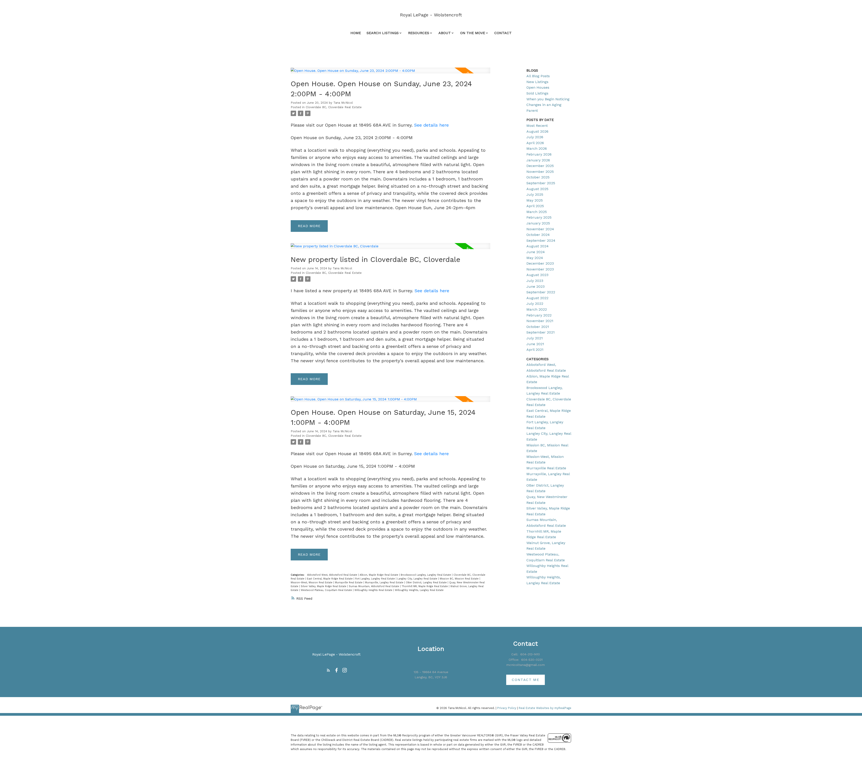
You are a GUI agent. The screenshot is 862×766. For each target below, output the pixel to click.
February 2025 (539, 217)
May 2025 (534, 200)
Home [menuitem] (355, 33)
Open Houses (537, 87)
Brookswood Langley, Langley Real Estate (426, 574)
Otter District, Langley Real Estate (427, 582)
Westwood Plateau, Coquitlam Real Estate (327, 590)
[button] (328, 670)
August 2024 (537, 246)
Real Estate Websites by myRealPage (545, 708)
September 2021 (540, 332)
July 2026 (534, 137)
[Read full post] (390, 73)
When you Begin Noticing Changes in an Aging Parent (548, 105)
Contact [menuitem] (503, 33)
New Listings (537, 82)
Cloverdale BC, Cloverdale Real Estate (334, 107)
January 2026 (538, 160)
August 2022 (537, 298)
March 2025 (536, 212)
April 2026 (535, 143)
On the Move (472, 33)
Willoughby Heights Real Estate (373, 590)
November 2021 (539, 321)
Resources (418, 33)
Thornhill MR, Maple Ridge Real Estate (425, 586)
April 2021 (534, 349)
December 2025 (540, 166)
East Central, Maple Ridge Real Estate (330, 578)
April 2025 (535, 206)
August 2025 (537, 189)
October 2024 (538, 235)
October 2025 (538, 177)
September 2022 (540, 292)
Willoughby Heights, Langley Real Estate (419, 590)
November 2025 (540, 171)
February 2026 (539, 154)
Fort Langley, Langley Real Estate (375, 578)
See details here (431, 125)
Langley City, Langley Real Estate (417, 578)
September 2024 (540, 240)
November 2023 (540, 269)
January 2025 (538, 223)
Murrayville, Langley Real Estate (384, 582)
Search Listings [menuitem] (383, 33)
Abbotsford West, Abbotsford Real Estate (332, 574)
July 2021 (534, 338)
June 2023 (535, 286)
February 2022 (539, 315)
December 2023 (540, 263)
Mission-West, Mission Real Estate (312, 582)
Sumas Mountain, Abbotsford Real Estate (374, 586)
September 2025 (540, 183)
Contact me (525, 680)
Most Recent (537, 125)
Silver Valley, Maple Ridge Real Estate (324, 586)
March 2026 (536, 148)
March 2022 (536, 309)
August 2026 (537, 131)
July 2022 (534, 303)
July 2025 (534, 194)
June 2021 (535, 344)
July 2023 (534, 281)
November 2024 (540, 229)
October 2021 (537, 327)
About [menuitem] (444, 33)
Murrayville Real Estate (349, 582)
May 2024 (534, 258)
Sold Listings (537, 93)
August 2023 (537, 275)
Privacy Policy (506, 708)
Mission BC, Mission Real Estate (459, 578)
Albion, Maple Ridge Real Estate (379, 574)
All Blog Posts (538, 76)
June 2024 (535, 252)
